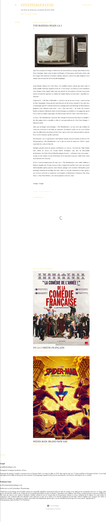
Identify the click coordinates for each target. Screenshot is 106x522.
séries (34, 14)
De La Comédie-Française (49, 347)
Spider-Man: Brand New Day (50, 441)
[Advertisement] (61, 252)
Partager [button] (17, 22)
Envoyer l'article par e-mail (45, 191)
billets (23, 14)
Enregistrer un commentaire (45, 350)
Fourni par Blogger (54, 505)
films (29, 14)
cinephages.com (37, 5)
